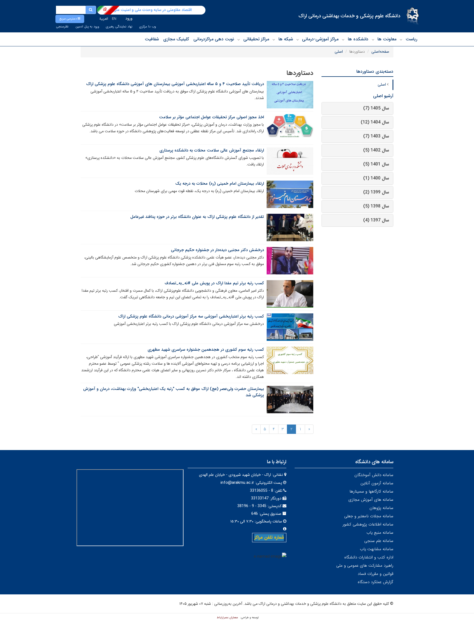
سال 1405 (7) (376, 108)
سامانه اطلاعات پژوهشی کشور (368, 524)
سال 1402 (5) (376, 150)
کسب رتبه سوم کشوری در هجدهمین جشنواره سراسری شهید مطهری (206, 349)
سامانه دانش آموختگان (373, 475)
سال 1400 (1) (376, 178)
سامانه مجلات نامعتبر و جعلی (368, 516)
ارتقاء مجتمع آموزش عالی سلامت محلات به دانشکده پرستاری (211, 150)
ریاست (411, 39)
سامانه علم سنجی (378, 541)
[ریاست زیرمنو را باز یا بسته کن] (401, 39)
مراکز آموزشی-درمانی (320, 39)
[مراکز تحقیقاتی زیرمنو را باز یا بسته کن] (238, 39)
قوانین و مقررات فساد (375, 574)
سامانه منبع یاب (379, 532)
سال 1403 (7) (376, 136)
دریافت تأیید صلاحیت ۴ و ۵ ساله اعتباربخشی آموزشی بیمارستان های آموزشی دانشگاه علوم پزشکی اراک (175, 84)
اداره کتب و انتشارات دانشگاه (368, 557)
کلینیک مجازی (176, 39)
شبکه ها (285, 39)
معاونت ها (386, 39)
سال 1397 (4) (376, 220)
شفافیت (152, 39)
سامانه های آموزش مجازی (370, 499)
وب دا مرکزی (147, 26)
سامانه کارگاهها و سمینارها (371, 491)
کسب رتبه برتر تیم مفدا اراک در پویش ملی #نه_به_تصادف (214, 283)
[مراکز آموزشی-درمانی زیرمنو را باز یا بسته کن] (297, 39)
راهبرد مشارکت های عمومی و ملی (364, 565)
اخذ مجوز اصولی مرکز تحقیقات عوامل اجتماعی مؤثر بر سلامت (211, 117)
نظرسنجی (62, 26)
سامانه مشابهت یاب (376, 549)
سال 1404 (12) (375, 122)
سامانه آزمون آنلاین (376, 483)
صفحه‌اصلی (380, 52)
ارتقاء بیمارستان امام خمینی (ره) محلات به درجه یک (219, 183)
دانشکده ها (358, 39)
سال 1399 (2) (376, 192)
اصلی (339, 52)
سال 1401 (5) (376, 164)
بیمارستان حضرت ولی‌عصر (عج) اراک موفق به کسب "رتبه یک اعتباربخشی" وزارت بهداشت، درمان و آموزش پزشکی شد (173, 392)
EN (114, 19)
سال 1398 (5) (376, 206)
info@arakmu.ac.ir (237, 482)
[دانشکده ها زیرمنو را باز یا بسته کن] (343, 39)
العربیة (103, 19)
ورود (128, 18)
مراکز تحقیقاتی (256, 39)
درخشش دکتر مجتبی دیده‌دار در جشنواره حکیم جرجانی (217, 250)
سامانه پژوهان (381, 508)
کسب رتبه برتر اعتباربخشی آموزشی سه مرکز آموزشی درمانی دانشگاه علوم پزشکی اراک (191, 316)
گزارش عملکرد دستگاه (375, 582)
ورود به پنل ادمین (87, 26)
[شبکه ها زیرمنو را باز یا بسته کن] (273, 39)
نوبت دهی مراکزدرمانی (213, 39)
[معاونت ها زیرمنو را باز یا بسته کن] (373, 39)
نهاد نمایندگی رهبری (119, 26)
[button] (69, 19)
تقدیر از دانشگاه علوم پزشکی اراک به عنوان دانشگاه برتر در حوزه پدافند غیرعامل (197, 216)
